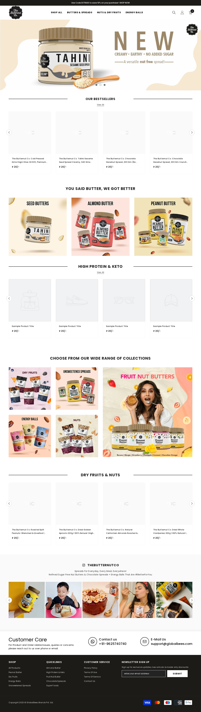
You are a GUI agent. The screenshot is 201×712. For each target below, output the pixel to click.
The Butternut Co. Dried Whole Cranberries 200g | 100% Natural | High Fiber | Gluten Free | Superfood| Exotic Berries (171, 531)
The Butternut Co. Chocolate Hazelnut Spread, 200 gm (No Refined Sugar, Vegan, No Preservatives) (121, 160)
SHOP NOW (125, 2)
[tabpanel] (100, 55)
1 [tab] (96, 85)
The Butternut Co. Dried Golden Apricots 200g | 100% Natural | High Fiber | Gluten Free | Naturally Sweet (77, 531)
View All (100, 104)
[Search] (174, 13)
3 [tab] (105, 85)
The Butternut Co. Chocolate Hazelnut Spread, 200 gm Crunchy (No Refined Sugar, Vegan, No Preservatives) (170, 160)
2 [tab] (100, 85)
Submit (177, 673)
